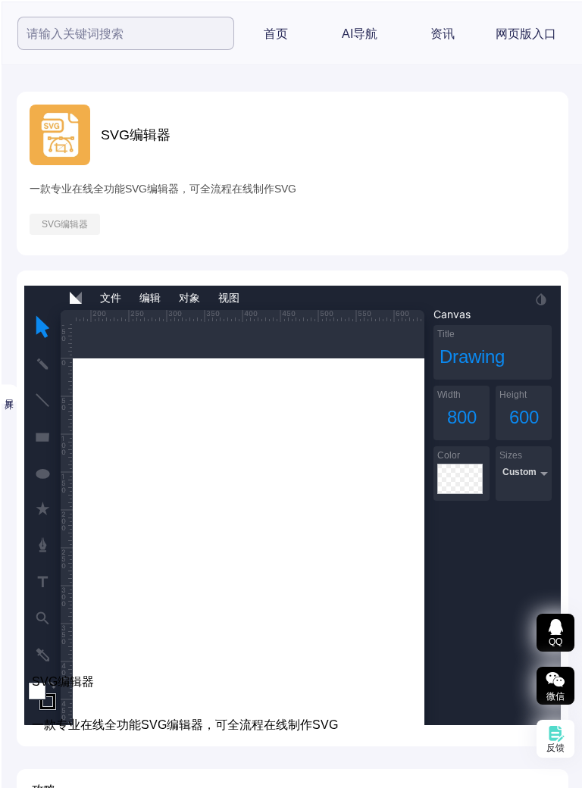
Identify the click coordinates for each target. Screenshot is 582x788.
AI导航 (359, 33)
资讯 (442, 33)
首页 (276, 33)
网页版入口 (526, 33)
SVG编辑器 (65, 224)
